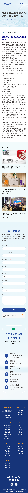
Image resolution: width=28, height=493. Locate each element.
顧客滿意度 (7, 438)
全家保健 (7, 446)
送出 (14, 310)
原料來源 (7, 430)
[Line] (16, 484)
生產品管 (7, 432)
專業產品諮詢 (7, 434)
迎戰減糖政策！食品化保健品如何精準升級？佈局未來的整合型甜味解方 (13, 167)
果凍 (20, 425)
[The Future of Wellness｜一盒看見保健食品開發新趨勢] (14, 180)
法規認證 (7, 436)
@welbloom (13, 382)
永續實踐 (7, 465)
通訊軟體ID (5, 280)
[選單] (24, 3)
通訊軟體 (4, 273)
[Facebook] (11, 484)
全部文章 (20, 20)
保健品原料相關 (14, 20)
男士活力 (7, 451)
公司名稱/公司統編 (7, 252)
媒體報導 (20, 449)
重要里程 (7, 415)
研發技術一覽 (20, 407)
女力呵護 (7, 449)
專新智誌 (20, 451)
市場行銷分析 (7, 425)
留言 (3, 294)
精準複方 (20, 412)
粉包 (20, 432)
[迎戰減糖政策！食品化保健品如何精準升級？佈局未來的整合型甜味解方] (14, 157)
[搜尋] (20, 3)
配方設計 (7, 428)
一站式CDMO (7, 423)
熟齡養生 (7, 453)
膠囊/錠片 (20, 434)
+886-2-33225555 (15, 363)
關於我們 (7, 407)
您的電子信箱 (5, 259)
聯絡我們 (7, 468)
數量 (3, 287)
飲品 (20, 430)
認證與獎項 (7, 417)
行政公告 (20, 446)
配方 (7, 444)
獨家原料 (20, 410)
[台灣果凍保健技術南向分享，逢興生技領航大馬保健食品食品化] (14, 204)
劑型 (20, 423)
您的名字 (4, 245)
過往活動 (20, 453)
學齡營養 (7, 455)
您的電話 (4, 266)
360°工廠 (7, 463)
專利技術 (20, 415)
